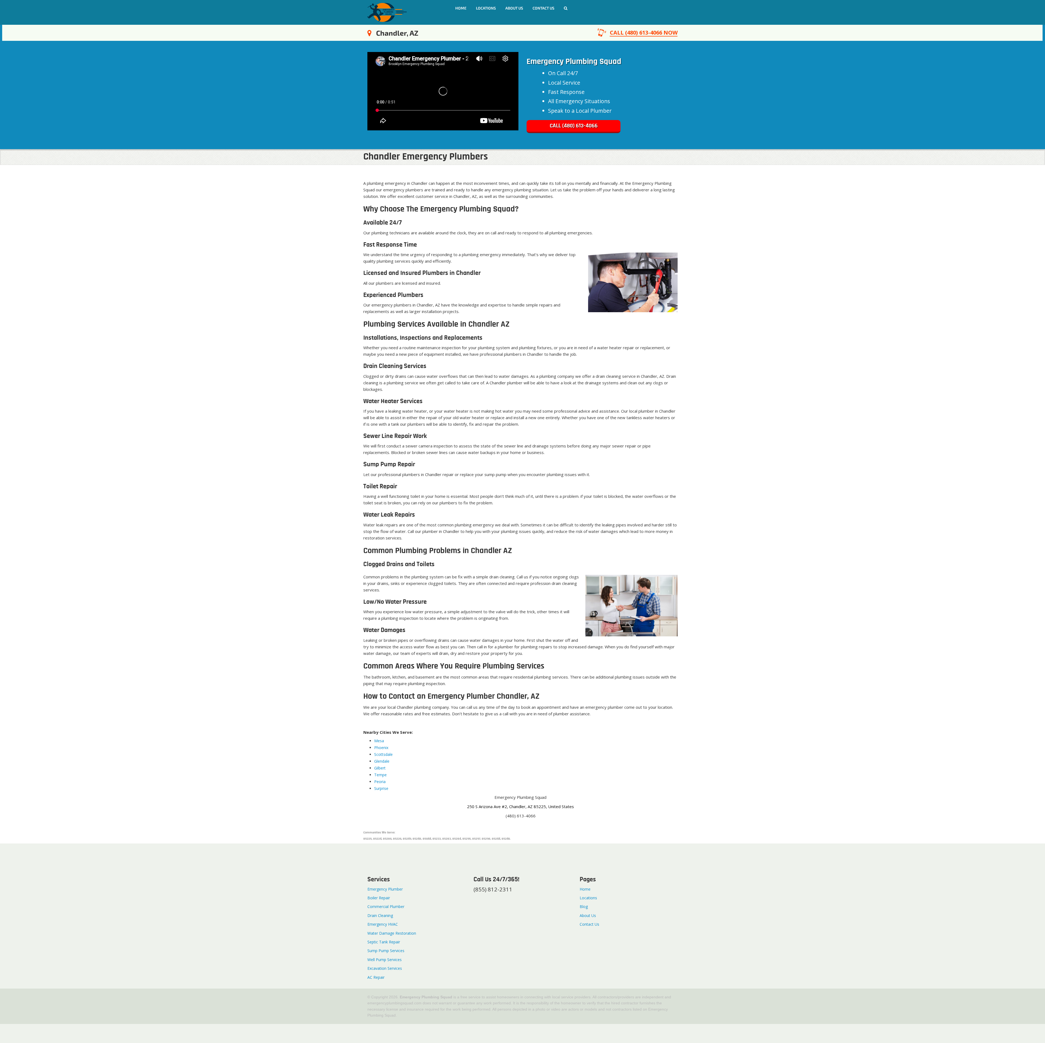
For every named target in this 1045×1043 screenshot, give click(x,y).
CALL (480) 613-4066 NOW (644, 32)
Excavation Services (384, 968)
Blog (584, 906)
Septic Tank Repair (383, 941)
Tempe (380, 774)
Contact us (543, 8)
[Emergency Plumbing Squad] (387, 11)
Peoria (380, 781)
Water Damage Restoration (391, 933)
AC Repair (376, 977)
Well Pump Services (384, 959)
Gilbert (380, 768)
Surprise (381, 788)
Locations (486, 8)
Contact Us (589, 924)
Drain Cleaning (380, 915)
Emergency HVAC (382, 924)
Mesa (379, 740)
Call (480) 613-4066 (574, 126)
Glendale (381, 761)
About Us (514, 8)
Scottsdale (383, 754)
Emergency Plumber (385, 889)
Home (460, 8)
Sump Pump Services (385, 950)
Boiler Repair (378, 897)
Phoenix (381, 747)
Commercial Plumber (385, 906)
